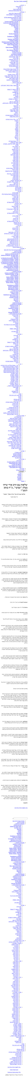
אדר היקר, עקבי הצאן (13, 232)
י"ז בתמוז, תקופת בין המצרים (11, 346)
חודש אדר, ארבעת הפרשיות (12, 361)
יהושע (17, 127)
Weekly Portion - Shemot (12, 278)
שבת (17, 84)
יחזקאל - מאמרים (14, 381)
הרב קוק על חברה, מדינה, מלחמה (10, 413)
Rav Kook (16, 48)
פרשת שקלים (18, 933)
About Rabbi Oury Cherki (15, 463)
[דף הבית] (20, 5)
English (19, 475)
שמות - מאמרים (17, 961)
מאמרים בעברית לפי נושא (18, 821)
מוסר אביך (16, 235)
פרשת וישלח (15, 954)
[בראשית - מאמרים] (12, 943)
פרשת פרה (19, 938)
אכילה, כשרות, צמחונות (13, 74)
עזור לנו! (19, 8)
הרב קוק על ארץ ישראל (13, 244)
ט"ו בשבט (16, 114)
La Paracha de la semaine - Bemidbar (9, 262)
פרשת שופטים (15, 1014)
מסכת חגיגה (15, 164)
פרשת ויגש (16, 958)
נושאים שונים (15, 81)
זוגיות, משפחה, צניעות (13, 71)
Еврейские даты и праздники (11, 294)
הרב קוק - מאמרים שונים (12, 414)
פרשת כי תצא (15, 1015)
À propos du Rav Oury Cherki (14, 461)
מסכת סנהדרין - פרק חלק (12, 173)
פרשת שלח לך (15, 997)
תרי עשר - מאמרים (14, 383)
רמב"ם (19, 191)
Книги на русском (16, 456)
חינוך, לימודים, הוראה (16, 436)
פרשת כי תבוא (15, 1016)
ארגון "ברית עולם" (20, 470)
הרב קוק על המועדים (13, 407)
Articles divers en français (12, 270)
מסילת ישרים (15, 215)
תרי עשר (16, 137)
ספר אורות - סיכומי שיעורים (12, 402)
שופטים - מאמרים (14, 375)
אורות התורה (15, 229)
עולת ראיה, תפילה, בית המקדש (11, 233)
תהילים (16, 138)
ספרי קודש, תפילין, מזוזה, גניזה (14, 442)
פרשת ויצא (15, 952)
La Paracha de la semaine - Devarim (9, 263)
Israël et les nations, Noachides (11, 266)
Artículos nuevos (14, 307)
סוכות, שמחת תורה (14, 355)
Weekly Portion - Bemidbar (12, 281)
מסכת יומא (15, 156)
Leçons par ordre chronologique (10, 22)
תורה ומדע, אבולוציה (13, 59)
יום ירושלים (15, 95)
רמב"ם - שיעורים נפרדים (12, 202)
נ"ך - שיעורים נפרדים (13, 141)
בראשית (16, 120)
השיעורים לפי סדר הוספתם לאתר (13, 14)
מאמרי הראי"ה (15, 236)
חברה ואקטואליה (14, 319)
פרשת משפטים (14, 969)
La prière (16, 37)
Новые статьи (14, 293)
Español (19, 478)
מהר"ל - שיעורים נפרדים (12, 213)
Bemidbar (19, 833)
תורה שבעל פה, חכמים (16, 180)
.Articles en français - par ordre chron (9, 255)
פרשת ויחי (16, 959)
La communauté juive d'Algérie (11, 267)
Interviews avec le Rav (13, 268)
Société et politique (13, 40)
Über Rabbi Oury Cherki (15, 467)
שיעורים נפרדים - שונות (16, 55)
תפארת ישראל (15, 206)
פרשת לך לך (15, 947)
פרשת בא (16, 965)
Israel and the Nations (13, 288)
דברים (17, 126)
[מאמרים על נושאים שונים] (12, 885)
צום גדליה (16, 107)
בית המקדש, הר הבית (16, 432)
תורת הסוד (16, 183)
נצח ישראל (16, 207)
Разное (16, 301)
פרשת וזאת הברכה (14, 1022)
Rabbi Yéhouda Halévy (12, 44)
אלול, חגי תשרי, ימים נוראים (15, 921)
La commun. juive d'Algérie (14, 838)
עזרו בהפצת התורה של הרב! (21, 807)
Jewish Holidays (14, 275)
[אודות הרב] (19, 459)
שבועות (16, 96)
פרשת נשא (15, 995)
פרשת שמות (15, 962)
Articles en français (16, 252)
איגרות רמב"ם (15, 195)
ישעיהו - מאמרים (14, 379)
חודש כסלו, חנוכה (14, 111)
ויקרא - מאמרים (17, 977)
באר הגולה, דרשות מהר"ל (12, 209)
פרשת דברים (15, 1008)
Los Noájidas (15, 311)
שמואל (16, 130)
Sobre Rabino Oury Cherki (15, 466)
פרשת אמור (15, 988)
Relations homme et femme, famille (10, 42)
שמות (17, 122)
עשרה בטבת (15, 358)
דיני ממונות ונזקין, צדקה (16, 444)
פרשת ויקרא (15, 978)
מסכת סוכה (15, 157)
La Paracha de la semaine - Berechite (9, 258)
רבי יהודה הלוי (18, 190)
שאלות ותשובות (20, 415)
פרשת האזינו (15, 1020)
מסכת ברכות (15, 150)
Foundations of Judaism (12, 285)
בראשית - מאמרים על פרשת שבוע (10, 366)
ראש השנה (15, 105)
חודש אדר (19, 932)
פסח (17, 88)
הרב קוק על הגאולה (14, 243)
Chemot (16, 28)
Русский (19, 477)
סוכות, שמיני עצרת (14, 109)
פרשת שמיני (15, 981)
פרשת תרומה (15, 970)
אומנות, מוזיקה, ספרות (16, 448)
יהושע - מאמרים (14, 373)
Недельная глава (14, 296)
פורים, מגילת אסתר (14, 116)
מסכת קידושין (15, 169)
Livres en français (17, 453)
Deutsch (19, 479)
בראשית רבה (15, 146)
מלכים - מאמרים (14, 377)
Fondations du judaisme (12, 36)
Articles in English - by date (11, 274)
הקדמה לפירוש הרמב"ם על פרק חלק (10, 194)
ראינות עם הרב (14, 331)
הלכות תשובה (15, 198)
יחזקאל (16, 135)
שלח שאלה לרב (17, 417)
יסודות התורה (15, 315)
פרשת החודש (18, 939)
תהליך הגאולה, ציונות (13, 320)
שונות (17, 332)
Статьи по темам (14, 292)
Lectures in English (16, 52)
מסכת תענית (15, 160)
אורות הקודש (15, 228)
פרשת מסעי (15, 1005)
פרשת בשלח (15, 966)
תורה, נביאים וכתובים (19, 940)
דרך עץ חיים (15, 220)
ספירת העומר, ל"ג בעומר (12, 89)
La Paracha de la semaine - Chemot (10, 259)
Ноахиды (16, 300)
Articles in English (17, 271)
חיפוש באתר (18, 6)
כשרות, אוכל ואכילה (16, 440)
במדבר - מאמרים (17, 992)
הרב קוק (19, 225)
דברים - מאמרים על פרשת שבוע (11, 372)
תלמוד (17, 388)
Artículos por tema (14, 305)
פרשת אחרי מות (14, 985)
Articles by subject (17, 844)
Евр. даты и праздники (15, 865)
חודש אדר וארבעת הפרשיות (12, 115)
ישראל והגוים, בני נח (13, 66)
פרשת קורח (15, 999)
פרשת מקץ (15, 957)
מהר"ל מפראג (18, 203)
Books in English (17, 455)
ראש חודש (16, 335)
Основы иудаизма (13, 297)
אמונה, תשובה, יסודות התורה (14, 421)
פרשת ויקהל (15, 974)
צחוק (17, 330)
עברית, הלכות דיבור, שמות (15, 423)
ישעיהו (16, 133)
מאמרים (22, 248)
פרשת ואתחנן (15, 1010)
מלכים (17, 131)
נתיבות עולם (15, 211)
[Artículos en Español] (11, 304)
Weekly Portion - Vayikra (12, 279)
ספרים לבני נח (18, 457)
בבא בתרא (16, 172)
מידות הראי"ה (15, 404)
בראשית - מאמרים (17, 943)
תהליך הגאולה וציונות (13, 65)
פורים (17, 362)
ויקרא (17, 123)
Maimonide (15, 46)
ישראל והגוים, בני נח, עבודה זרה (11, 324)
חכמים (16, 389)
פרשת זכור (19, 935)
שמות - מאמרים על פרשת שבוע (11, 368)
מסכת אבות (15, 176)
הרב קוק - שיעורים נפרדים (12, 245)
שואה (17, 67)
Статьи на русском (16, 290)
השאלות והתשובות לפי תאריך (14, 419)
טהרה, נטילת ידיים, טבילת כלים (14, 441)
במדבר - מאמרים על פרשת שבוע (10, 370)
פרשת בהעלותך (14, 996)
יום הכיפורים (15, 108)
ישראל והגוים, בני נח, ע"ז (15, 895)
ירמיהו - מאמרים (14, 380)
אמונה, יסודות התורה (13, 56)
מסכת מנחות (15, 177)
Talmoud (16, 35)
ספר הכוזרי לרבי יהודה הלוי (15, 395)
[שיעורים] (20, 12)
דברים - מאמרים (17, 1007)
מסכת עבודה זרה (14, 175)
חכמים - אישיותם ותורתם (12, 186)
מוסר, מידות (15, 58)
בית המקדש (15, 322)
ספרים (23, 451)
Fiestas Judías (15, 309)
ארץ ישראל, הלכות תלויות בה (14, 430)
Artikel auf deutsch (16, 302)
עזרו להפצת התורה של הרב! (14, 1067)
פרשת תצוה (15, 971)
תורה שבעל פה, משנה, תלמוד (14, 385)
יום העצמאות (15, 92)
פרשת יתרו (15, 967)
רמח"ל (19, 214)
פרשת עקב (15, 1011)
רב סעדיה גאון (18, 188)
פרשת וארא (15, 963)
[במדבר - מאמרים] (13, 992)
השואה (16, 326)
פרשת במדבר (15, 993)
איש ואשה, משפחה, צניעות (15, 437)
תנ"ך (20, 118)
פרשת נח (16, 946)
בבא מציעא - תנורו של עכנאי (11, 171)
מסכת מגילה (15, 161)
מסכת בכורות (15, 179)
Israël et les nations (17, 837)
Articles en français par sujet (11, 254)
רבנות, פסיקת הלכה (13, 184)
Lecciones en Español (16, 54)
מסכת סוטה (15, 167)
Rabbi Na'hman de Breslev (12, 47)
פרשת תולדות (15, 951)
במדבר (16, 124)
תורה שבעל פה (15, 391)
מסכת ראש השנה (14, 154)
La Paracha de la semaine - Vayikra (10, 260)
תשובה (16, 317)
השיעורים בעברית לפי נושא (15, 13)
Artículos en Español (16, 304)
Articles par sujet (17, 825)
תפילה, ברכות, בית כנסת (15, 426)
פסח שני (16, 93)
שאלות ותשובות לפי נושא (15, 418)
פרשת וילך (16, 1019)
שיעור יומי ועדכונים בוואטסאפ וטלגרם (12, 17)
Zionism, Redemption (13, 286)
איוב (17, 139)
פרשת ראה (15, 1012)
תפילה (20, 394)
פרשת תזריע (15, 982)
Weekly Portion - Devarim (12, 282)
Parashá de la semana (13, 308)
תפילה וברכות (18, 187)
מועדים (19, 334)
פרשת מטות (15, 1004)
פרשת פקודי (15, 976)
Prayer (16, 283)
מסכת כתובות (15, 165)
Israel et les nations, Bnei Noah (11, 43)
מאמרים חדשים (17, 251)
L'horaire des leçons (13, 24)
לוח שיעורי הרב (17, 16)
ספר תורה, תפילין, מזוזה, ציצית (11, 75)
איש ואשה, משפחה (14, 328)
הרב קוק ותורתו (17, 400)
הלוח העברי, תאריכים (16, 447)
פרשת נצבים (15, 1018)
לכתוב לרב (22, 468)
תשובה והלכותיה (14, 61)
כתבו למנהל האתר (14, 1069)
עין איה (16, 230)
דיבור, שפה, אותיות (14, 62)
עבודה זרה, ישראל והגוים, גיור (14, 434)
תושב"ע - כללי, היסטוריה (12, 182)
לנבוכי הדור (15, 237)
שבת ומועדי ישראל (17, 82)
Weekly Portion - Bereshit (12, 277)
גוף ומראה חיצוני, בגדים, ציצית (14, 438)
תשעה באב (15, 347)
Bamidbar (16, 31)
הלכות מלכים (15, 199)
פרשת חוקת (15, 1000)
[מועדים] (17, 334)
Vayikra (16, 29)
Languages (21, 471)
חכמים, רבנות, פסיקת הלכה (15, 425)
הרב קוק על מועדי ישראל (12, 240)
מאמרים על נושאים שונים (15, 313)
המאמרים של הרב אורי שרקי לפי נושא (12, 249)
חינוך (17, 73)
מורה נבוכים (15, 201)
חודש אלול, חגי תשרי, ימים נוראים (10, 350)
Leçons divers (15, 51)
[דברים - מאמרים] (13, 1007)
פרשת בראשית (15, 944)
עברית (20, 473)
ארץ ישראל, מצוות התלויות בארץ (10, 69)
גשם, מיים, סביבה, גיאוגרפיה (12, 77)
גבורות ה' (16, 205)
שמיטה (16, 323)
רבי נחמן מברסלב (17, 222)
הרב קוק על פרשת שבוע (12, 239)
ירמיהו (17, 134)
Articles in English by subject (11, 273)
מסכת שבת (15, 152)
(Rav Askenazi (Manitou (12, 50)
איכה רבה (16, 148)
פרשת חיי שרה (15, 950)
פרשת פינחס (15, 1003)
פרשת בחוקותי (15, 991)
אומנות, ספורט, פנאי (13, 78)
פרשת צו (16, 980)
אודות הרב (22, 459)
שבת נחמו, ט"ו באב (14, 101)
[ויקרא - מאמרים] (13, 977)
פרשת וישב (15, 955)
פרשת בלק (16, 1001)
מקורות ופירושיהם (17, 422)
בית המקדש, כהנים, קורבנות (12, 70)
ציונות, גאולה (18, 429)
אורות (17, 226)
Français (19, 474)
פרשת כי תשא (15, 973)
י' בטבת (16, 112)
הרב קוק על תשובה (14, 241)
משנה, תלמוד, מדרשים (16, 142)
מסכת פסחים (15, 153)
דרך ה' (16, 217)
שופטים (16, 128)
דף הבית (22, 5)
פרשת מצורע (15, 984)
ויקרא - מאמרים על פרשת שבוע (11, 369)
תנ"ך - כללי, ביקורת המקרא (12, 119)
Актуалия (16, 298)
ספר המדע (16, 196)
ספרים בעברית (18, 452)
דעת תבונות (15, 218)
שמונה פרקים (15, 192)
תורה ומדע (16, 316)
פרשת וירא (15, 948)
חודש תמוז (16, 97)
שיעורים (22, 12)
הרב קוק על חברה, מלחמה (15, 1063)
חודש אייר (16, 90)
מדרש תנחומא (15, 149)
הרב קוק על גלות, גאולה (13, 411)
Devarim (16, 32)
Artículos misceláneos (13, 312)
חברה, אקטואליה (14, 63)
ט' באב (16, 100)
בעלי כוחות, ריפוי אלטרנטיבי (15, 445)
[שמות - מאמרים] (13, 961)
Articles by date (17, 845)
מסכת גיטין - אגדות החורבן (12, 168)
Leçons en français (17, 20)
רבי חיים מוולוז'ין (17, 224)
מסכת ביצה (15, 158)
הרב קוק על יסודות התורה (12, 408)
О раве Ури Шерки (16, 464)
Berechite (16, 27)
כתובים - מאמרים (14, 384)
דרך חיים (16, 210)
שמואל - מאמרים (14, 376)
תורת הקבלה (15, 392)
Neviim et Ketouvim (13, 33)
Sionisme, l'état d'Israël (13, 39)
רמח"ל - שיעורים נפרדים (12, 221)
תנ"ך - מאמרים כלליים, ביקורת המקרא (9, 365)
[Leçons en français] (12, 20)
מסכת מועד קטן (14, 162)
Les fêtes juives (14, 25)
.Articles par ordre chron (15, 826)
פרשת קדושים (15, 986)
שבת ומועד (18, 428)
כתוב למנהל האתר (17, 9)
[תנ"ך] (18, 118)
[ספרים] (21, 451)
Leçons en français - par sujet (11, 21)
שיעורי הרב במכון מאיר (16, 18)
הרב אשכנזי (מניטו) (17, 247)
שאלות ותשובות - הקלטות (12, 80)
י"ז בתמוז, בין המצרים (13, 99)
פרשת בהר (16, 989)
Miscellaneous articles (13, 289)
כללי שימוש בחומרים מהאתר (14, 10)
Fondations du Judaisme (12, 264)
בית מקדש (19, 893)
